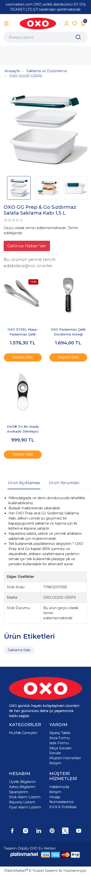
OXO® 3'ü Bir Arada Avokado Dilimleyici (23, 429)
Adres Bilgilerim (22, 787)
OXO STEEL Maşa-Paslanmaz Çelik (23, 331)
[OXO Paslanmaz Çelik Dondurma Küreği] (68, 295)
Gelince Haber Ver (26, 245)
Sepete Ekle (22, 357)
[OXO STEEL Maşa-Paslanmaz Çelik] (23, 295)
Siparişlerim (18, 792)
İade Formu (59, 743)
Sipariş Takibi (59, 733)
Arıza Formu (59, 738)
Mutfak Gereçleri (23, 733)
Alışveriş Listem (22, 802)
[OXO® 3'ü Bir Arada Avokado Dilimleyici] (23, 392)
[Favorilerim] (75, 24)
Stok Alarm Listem (25, 797)
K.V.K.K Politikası (62, 807)
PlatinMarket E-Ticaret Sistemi (31, 870)
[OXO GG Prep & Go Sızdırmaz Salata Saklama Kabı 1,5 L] (45, 128)
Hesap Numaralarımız (61, 799)
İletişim (55, 763)
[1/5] (6, 220)
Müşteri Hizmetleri (65, 758)
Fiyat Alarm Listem (25, 807)
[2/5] (7, 220)
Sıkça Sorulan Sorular (60, 750)
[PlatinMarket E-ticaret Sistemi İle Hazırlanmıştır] (24, 854)
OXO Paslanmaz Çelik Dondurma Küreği (68, 331)
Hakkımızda (59, 787)
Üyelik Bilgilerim (22, 782)
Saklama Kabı (19, 650)
